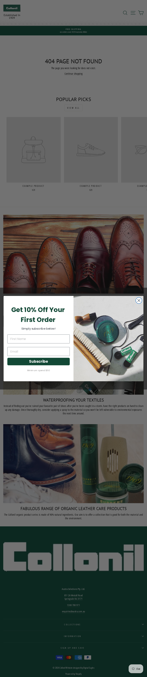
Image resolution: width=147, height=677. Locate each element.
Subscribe (38, 361)
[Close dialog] (139, 300)
